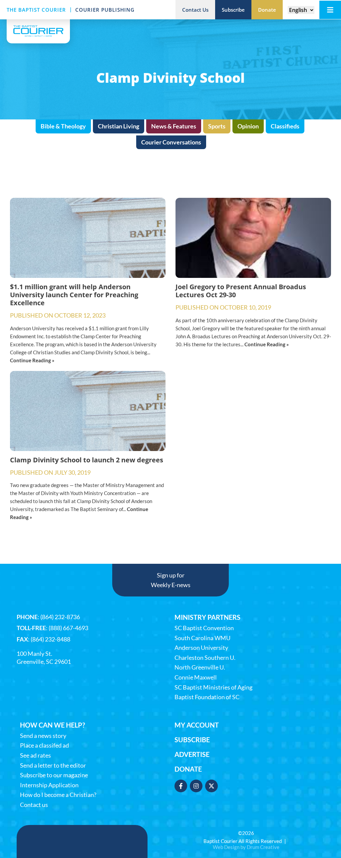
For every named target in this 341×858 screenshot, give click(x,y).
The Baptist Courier (36, 9)
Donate (188, 769)
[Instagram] (196, 786)
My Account (196, 725)
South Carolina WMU (202, 637)
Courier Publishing (105, 9)
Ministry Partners (207, 617)
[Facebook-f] (180, 786)
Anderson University (201, 647)
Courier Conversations (171, 142)
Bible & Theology (63, 126)
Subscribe (192, 740)
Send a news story (43, 735)
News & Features (173, 126)
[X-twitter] (211, 786)
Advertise (191, 754)
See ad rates (35, 755)
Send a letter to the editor (53, 765)
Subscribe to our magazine (54, 775)
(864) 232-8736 (60, 616)
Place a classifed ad (44, 745)
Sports (216, 126)
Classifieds (285, 126)
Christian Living (118, 126)
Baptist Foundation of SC (206, 697)
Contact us (34, 804)
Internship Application (49, 785)
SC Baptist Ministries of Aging (213, 687)
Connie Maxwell (195, 677)
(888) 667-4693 (68, 627)
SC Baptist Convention (204, 627)
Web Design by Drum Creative (246, 847)
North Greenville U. (199, 667)
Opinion (248, 126)
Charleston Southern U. (204, 657)
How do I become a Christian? (58, 794)
